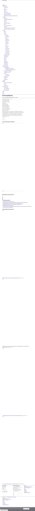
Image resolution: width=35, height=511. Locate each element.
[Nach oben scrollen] (0, 506)
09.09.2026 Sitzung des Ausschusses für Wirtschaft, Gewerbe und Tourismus (13, 203)
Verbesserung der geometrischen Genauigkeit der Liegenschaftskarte (12, 415)
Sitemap (25, 489)
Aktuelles (25, 485)
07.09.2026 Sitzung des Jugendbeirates (8, 207)
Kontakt (25, 490)
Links (25, 488)
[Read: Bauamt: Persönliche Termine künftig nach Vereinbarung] (3, 210)
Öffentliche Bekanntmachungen (28, 486)
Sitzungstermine (6, 200)
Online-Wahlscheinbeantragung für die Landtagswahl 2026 (10, 483)
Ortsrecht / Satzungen (27, 487)
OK (24, 508)
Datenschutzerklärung (27, 492)
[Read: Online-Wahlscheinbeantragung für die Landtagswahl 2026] (3, 416)
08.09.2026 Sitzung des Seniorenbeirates (8, 205)
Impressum (25, 491)
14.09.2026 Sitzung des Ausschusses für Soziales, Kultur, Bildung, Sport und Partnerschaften (15, 202)
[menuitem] (18, 10)
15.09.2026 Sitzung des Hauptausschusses (8, 201)
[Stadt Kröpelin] (9, 0)
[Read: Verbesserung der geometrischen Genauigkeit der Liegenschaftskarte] (3, 348)
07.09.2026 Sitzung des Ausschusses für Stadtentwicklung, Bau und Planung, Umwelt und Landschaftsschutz (17, 206)
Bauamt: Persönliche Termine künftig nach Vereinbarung (10, 277)
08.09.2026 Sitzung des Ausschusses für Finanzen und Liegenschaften (12, 204)
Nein (27, 508)
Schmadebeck (7, 95)
